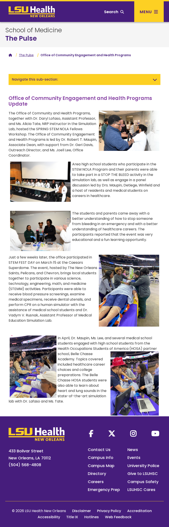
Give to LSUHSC (142, 473)
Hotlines (91, 517)
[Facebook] (91, 433)
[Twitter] (111, 433)
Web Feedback (118, 517)
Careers (96, 481)
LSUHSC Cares (141, 489)
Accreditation (139, 510)
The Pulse (21, 38)
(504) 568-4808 (25, 464)
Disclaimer (81, 510)
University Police (143, 465)
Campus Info (100, 457)
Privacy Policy (109, 510)
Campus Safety (142, 481)
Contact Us (99, 449)
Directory (97, 473)
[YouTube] (155, 433)
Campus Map (101, 465)
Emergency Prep (104, 489)
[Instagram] (133, 433)
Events (133, 457)
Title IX (72, 517)
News (132, 449)
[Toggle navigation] (154, 79)
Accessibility (49, 517)
